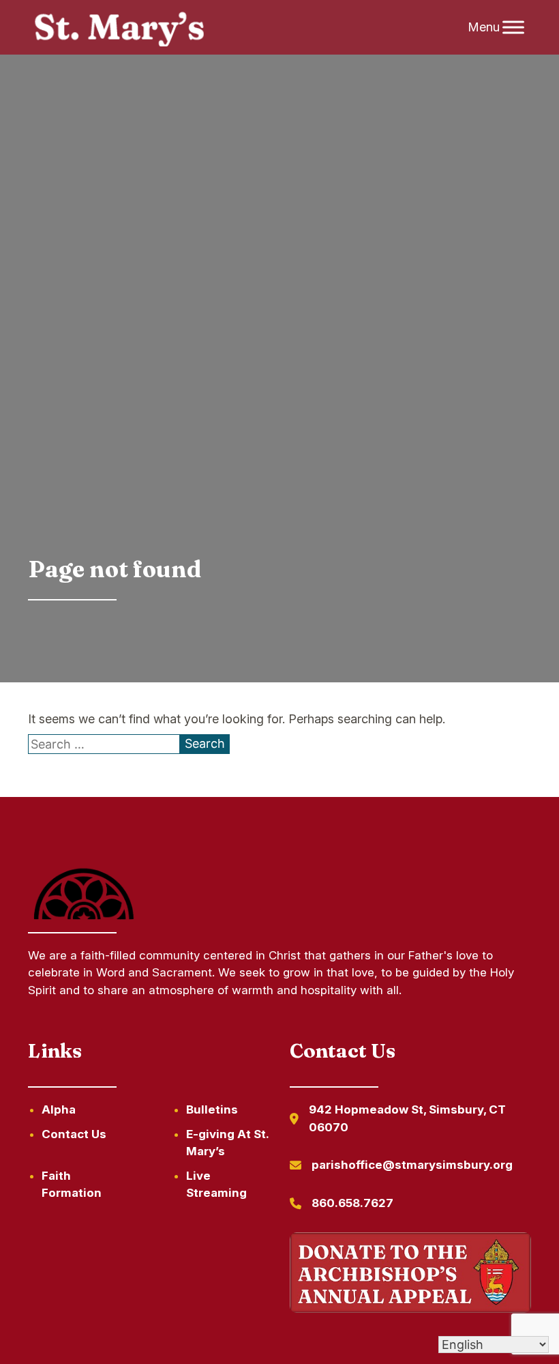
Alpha (59, 1109)
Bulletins (212, 1109)
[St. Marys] (119, 27)
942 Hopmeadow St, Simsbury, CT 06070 (407, 1118)
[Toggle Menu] (513, 27)
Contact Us (74, 1134)
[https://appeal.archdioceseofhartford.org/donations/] (410, 1275)
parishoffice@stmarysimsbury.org (412, 1165)
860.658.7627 (352, 1203)
